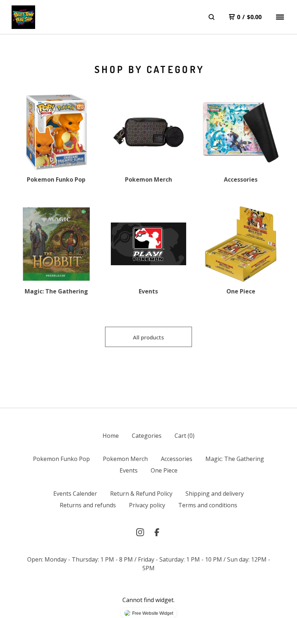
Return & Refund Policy (141, 494)
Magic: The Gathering (234, 459)
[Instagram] (140, 532)
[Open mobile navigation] (280, 17)
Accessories (176, 459)
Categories (147, 436)
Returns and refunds (88, 505)
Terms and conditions (207, 505)
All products (148, 337)
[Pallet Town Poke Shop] (23, 17)
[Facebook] (156, 532)
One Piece (164, 470)
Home (111, 436)
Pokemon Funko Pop (61, 459)
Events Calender (75, 494)
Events (129, 470)
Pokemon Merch (125, 459)
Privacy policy (147, 505)
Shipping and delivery (214, 494)
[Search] (211, 17)
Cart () (184, 436)
